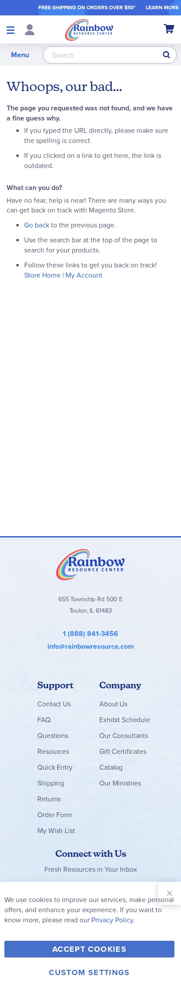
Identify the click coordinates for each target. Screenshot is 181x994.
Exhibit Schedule (124, 720)
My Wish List (56, 831)
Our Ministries (120, 783)
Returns (49, 799)
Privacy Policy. (113, 920)
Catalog (111, 767)
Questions (52, 736)
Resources (53, 751)
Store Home (42, 275)
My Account (83, 275)
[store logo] (89, 29)
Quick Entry (54, 767)
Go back (36, 225)
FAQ (44, 720)
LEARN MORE (162, 7)
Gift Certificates (122, 751)
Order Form (54, 815)
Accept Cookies (89, 949)
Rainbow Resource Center (90, 564)
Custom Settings (89, 972)
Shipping (50, 783)
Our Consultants (123, 736)
